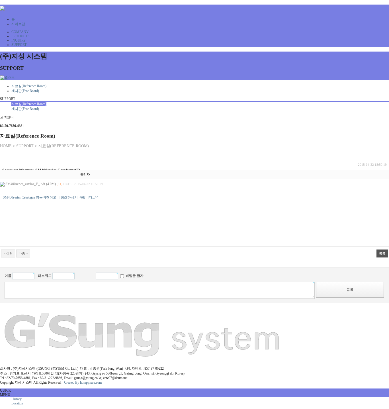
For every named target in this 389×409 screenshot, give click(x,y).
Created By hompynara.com (83, 383)
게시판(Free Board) (25, 91)
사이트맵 (18, 24)
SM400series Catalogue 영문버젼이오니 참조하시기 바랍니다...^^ (50, 197)
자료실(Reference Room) (28, 86)
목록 (382, 253)
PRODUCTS (20, 36)
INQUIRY (18, 40)
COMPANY (20, 32)
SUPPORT (18, 45)
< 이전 (8, 253)
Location (17, 403)
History (16, 399)
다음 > (23, 253)
